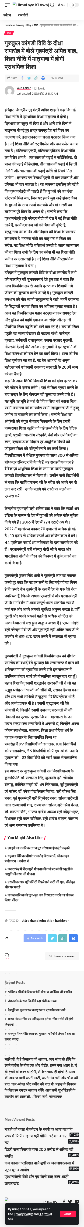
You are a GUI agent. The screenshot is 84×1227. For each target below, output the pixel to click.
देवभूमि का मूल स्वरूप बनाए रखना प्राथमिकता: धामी (36, 1010)
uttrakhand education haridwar (45, 921)
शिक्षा (9, 33)
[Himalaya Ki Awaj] (31, 4)
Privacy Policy (23, 1214)
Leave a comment (64, 956)
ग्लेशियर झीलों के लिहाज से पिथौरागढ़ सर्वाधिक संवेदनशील (40, 992)
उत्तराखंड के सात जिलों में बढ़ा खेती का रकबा (32, 1001)
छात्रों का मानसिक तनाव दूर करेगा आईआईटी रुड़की (39, 848)
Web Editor (24, 88)
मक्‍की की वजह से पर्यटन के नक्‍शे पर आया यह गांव (38, 1129)
